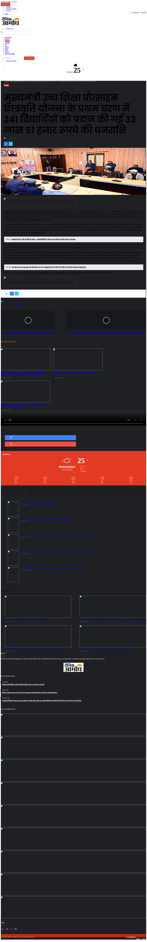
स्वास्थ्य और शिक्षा (10, 54)
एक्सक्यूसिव (8, 37)
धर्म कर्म (7, 52)
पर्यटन (6, 48)
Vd (2, 929)
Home (7, 81)
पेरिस (15, 929)
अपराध (7, 46)
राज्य (11, 81)
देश (6, 45)
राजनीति (7, 43)
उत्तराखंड (7, 41)
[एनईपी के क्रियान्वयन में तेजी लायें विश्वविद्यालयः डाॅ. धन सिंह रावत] (73, 793)
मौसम (6, 50)
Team (144, 939)
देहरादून (7, 39)
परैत (7, 929)
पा (11, 929)
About (138, 939)
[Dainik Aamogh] (11, 25)
